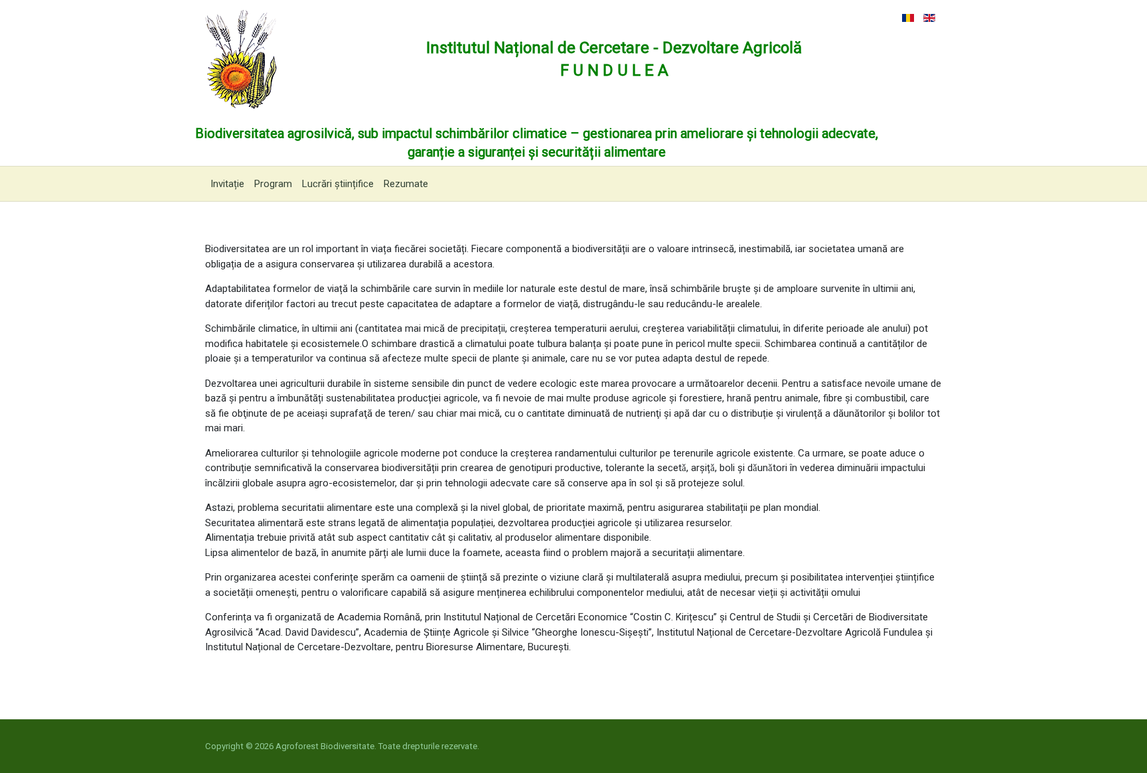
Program (273, 184)
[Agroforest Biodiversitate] (241, 58)
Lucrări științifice (338, 184)
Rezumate (406, 184)
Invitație (227, 184)
